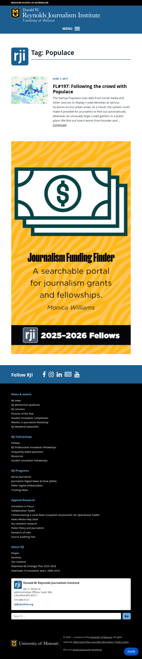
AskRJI (131, 651)
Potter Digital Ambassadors (27, 485)
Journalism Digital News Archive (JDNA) (33, 481)
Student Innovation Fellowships (29, 460)
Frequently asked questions (27, 451)
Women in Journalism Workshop (29, 422)
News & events (21, 394)
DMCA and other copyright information (93, 642)
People (15, 553)
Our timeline (18, 561)
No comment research (24, 523)
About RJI (17, 547)
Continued (59, 125)
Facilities (16, 557)
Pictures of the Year (22, 413)
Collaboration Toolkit (23, 510)
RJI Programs (20, 471)
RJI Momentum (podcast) (25, 404)
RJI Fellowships (21, 437)
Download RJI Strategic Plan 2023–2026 (33, 566)
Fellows (15, 443)
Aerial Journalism (21, 476)
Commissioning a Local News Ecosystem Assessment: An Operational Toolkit (55, 515)
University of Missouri (39, 21)
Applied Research (23, 500)
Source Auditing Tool (23, 536)
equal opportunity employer (87, 649)
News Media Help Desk (24, 519)
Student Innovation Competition (29, 418)
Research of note (21, 532)
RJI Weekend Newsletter (25, 426)
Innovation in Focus (22, 506)
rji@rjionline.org (23, 604)
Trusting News (19, 490)
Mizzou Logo (15, 13)
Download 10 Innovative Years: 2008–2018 (35, 570)
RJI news (16, 400)
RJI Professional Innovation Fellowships (33, 447)
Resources (17, 456)
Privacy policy (122, 642)
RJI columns (18, 409)
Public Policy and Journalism (27, 528)
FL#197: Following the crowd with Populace (90, 89)
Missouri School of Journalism (29, 2)
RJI (61, 13)
